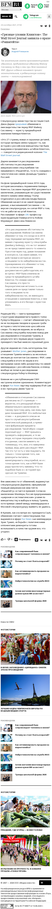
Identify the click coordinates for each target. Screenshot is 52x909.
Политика (5, 29)
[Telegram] (45, 26)
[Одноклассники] (49, 26)
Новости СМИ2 (7, 622)
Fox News (15, 385)
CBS (27, 214)
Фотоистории (8, 629)
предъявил (21, 124)
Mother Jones (19, 351)
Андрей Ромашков (20, 51)
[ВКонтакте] (41, 26)
